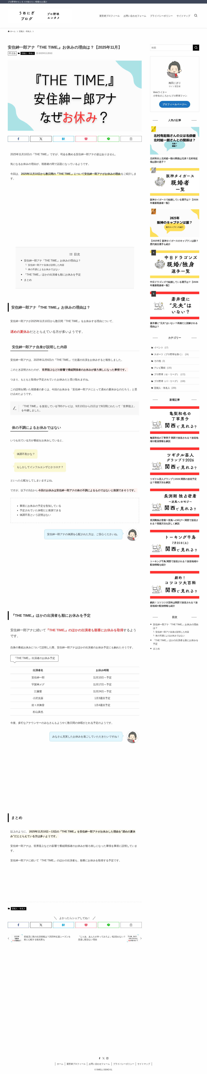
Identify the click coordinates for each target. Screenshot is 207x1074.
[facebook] (99, 1058)
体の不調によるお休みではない (44, 269)
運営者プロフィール (76, 1064)
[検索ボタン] (195, 16)
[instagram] (107, 1058)
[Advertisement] (74, 214)
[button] (18, 139)
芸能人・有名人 (28, 53)
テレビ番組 (163, 367)
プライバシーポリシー (123, 1064)
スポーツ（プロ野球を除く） (171, 354)
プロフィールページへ (175, 104)
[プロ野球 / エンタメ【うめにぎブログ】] (40, 16)
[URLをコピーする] (131, 139)
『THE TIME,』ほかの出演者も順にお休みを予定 (52, 274)
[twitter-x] (103, 1058)
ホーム (60, 1064)
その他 (159, 361)
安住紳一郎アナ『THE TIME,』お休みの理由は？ (52, 260)
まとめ (28, 280)
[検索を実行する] (196, 48)
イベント (161, 347)
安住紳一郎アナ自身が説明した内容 (46, 265)
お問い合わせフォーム (99, 1064)
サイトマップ (143, 1064)
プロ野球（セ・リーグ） (169, 374)
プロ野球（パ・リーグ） (169, 381)
